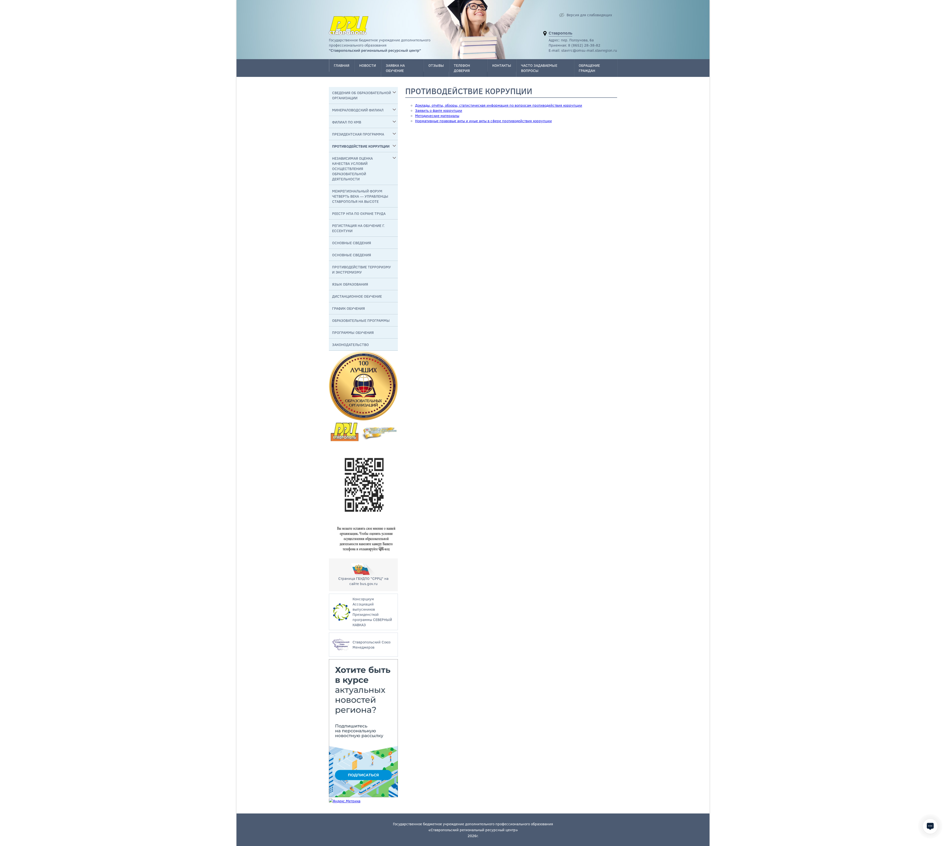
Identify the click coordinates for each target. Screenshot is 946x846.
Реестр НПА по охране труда (359, 213)
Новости (367, 65)
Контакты (501, 65)
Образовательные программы (361, 320)
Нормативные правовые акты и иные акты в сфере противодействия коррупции (483, 120)
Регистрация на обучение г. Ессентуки (358, 228)
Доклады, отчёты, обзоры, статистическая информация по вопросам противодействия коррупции (498, 105)
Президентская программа (358, 134)
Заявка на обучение (395, 68)
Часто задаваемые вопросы (539, 68)
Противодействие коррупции (360, 146)
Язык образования (350, 284)
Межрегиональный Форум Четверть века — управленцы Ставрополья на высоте (360, 196)
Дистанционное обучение (357, 296)
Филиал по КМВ (346, 122)
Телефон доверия (462, 68)
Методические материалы (437, 115)
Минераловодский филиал (358, 109)
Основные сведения (351, 242)
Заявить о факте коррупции (438, 110)
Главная (341, 65)
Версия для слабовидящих (589, 14)
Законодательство (350, 344)
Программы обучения (353, 332)
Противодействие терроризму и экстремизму (361, 269)
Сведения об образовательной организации (361, 95)
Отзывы (436, 65)
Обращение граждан (589, 68)
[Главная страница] (348, 25)
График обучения (348, 308)
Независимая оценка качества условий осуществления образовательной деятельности (352, 168)
